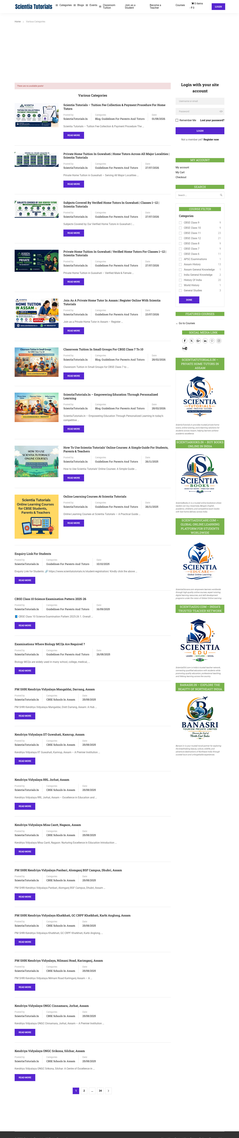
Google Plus (198, 340)
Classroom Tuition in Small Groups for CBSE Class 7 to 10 (103, 349)
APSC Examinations (195, 259)
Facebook (184, 340)
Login (218, 6)
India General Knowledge (198, 274)
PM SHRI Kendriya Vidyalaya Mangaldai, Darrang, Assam (55, 689)
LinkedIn (205, 340)
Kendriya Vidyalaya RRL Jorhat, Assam (42, 780)
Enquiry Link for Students (33, 554)
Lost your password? (212, 120)
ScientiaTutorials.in (75, 118)
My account (182, 167)
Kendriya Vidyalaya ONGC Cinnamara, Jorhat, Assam (52, 1006)
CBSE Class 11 (192, 233)
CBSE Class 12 (192, 238)
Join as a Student (130, 6)
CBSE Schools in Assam (60, 699)
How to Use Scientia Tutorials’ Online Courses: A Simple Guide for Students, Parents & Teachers (115, 449)
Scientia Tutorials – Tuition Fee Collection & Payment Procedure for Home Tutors (114, 106)
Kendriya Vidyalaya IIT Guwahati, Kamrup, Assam (50, 734)
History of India (193, 280)
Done (189, 300)
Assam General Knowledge (199, 269)
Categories (66, 5)
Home (18, 21)
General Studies (193, 290)
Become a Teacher (155, 6)
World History (191, 285)
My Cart (180, 172)
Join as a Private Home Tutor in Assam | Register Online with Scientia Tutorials (111, 302)
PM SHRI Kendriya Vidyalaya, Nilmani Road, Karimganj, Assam (59, 960)
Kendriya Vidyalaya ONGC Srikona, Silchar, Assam (50, 1051)
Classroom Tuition (109, 6)
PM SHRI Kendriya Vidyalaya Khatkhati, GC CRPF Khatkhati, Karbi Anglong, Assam (73, 915)
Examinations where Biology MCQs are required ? (50, 644)
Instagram (218, 340)
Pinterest (212, 340)
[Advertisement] (119, 48)
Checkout (181, 177)
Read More (74, 134)
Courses (180, 5)
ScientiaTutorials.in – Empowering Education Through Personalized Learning (110, 396)
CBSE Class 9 (191, 222)
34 (100, 1090)
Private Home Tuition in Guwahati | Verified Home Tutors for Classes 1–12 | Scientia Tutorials (114, 253)
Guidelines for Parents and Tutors (123, 118)
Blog (97, 118)
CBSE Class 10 (192, 227)
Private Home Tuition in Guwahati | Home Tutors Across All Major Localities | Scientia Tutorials (116, 155)
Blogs (80, 5)
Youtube (184, 348)
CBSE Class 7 (191, 248)
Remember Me (187, 120)
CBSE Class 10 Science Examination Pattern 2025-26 (50, 599)
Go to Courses (186, 323)
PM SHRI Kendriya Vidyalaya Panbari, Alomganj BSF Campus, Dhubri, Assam (68, 870)
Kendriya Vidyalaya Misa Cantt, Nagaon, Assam (48, 825)
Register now (211, 139)
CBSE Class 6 (191, 253)
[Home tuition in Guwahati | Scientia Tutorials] (34, 6)
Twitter (191, 340)
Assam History (192, 264)
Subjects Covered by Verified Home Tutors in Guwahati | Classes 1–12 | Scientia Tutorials (111, 204)
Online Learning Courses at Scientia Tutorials (94, 496)
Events (93, 5)
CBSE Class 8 (191, 243)
